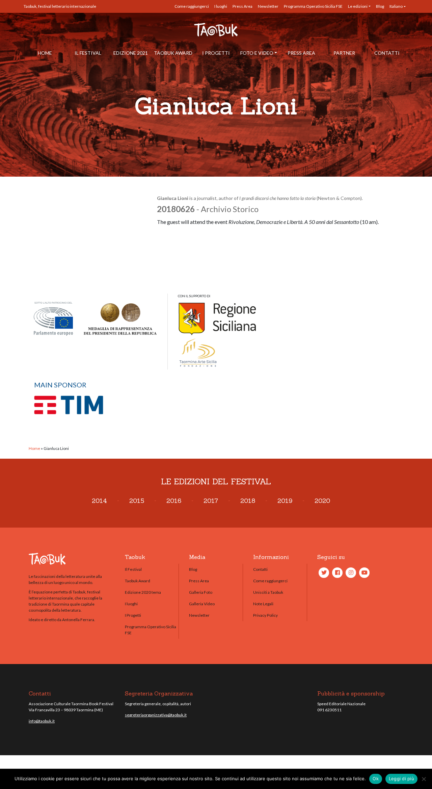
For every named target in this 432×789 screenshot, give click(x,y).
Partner (344, 53)
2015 (136, 501)
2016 (173, 501)
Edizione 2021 (130, 53)
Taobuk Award (173, 53)
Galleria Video (202, 603)
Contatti (387, 53)
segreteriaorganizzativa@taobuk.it (156, 714)
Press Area (242, 6)
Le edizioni (358, 6)
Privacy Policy (265, 615)
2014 (99, 501)
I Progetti (216, 53)
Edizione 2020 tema (143, 592)
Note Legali (263, 603)
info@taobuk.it (42, 720)
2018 (247, 501)
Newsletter (268, 6)
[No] (423, 778)
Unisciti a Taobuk (268, 592)
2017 (211, 501)
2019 (284, 501)
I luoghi (220, 6)
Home (45, 53)
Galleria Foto (200, 592)
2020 (322, 501)
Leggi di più (401, 778)
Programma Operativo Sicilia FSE (313, 6)
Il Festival (88, 53)
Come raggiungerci (191, 6)
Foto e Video (256, 53)
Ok (376, 778)
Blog (380, 6)
